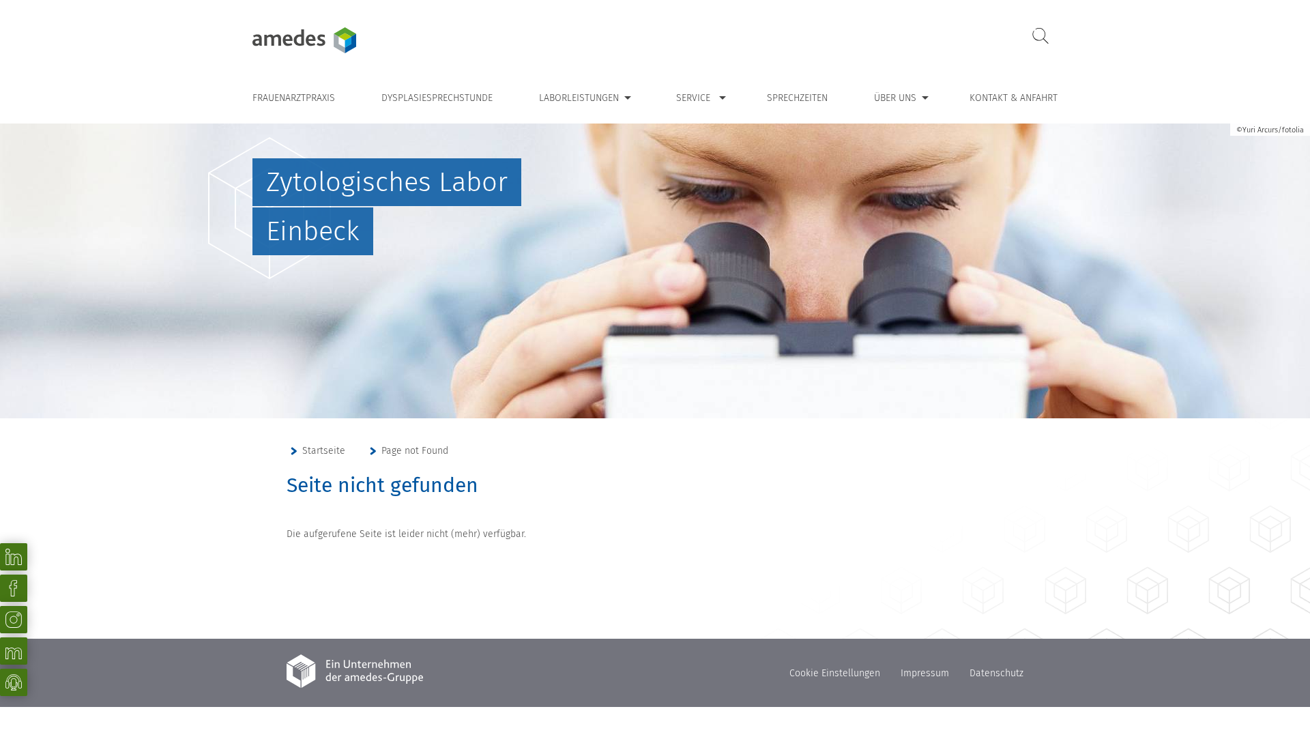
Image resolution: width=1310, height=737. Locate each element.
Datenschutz (996, 673)
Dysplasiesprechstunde (437, 98)
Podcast (13, 682)
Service (693, 98)
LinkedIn (13, 556)
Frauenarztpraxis (293, 98)
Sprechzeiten (797, 98)
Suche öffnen (1040, 36)
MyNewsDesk (13, 651)
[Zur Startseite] (337, 40)
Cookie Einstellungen (834, 673)
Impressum (925, 673)
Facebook (13, 588)
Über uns (895, 98)
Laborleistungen (579, 98)
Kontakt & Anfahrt (1014, 98)
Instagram (13, 619)
